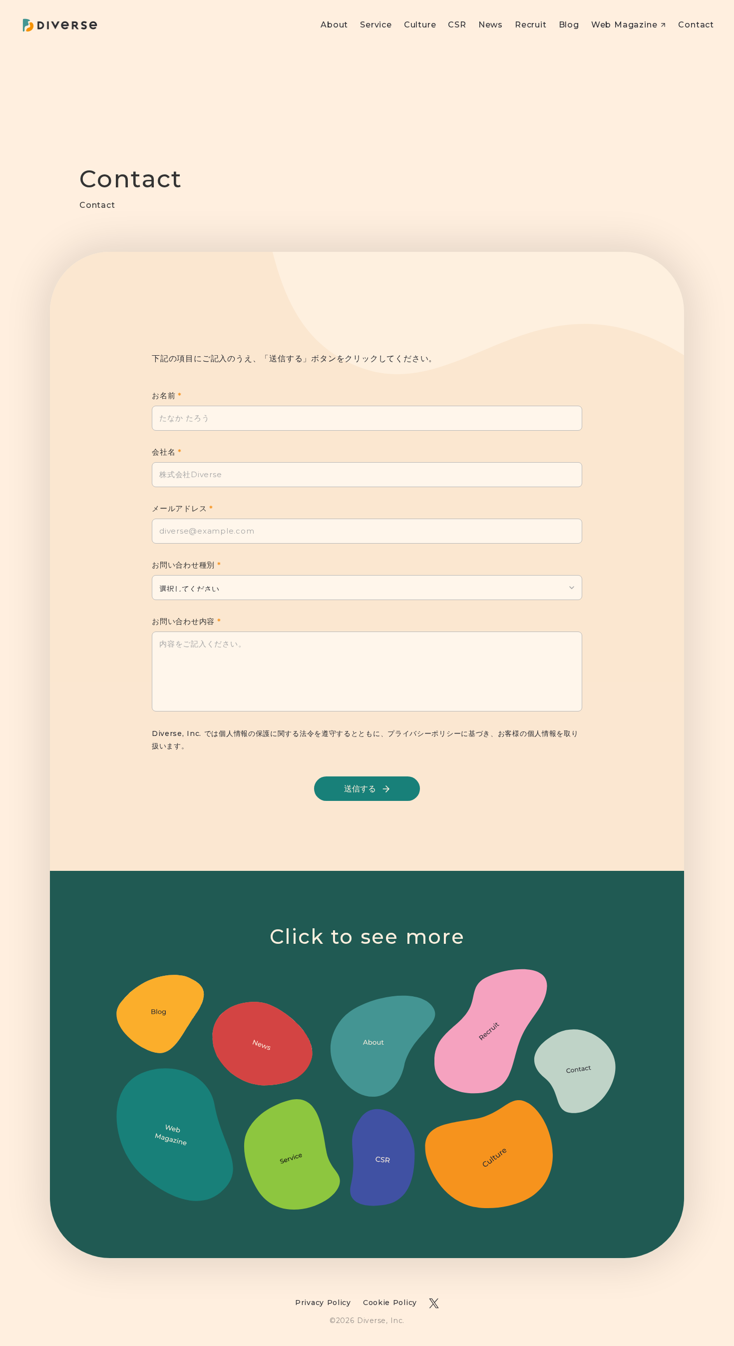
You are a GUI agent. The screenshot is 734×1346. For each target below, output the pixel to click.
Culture (420, 24)
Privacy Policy (323, 1302)
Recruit (531, 24)
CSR (457, 24)
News (490, 24)
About (334, 24)
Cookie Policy (390, 1302)
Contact (696, 24)
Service (376, 24)
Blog (569, 24)
